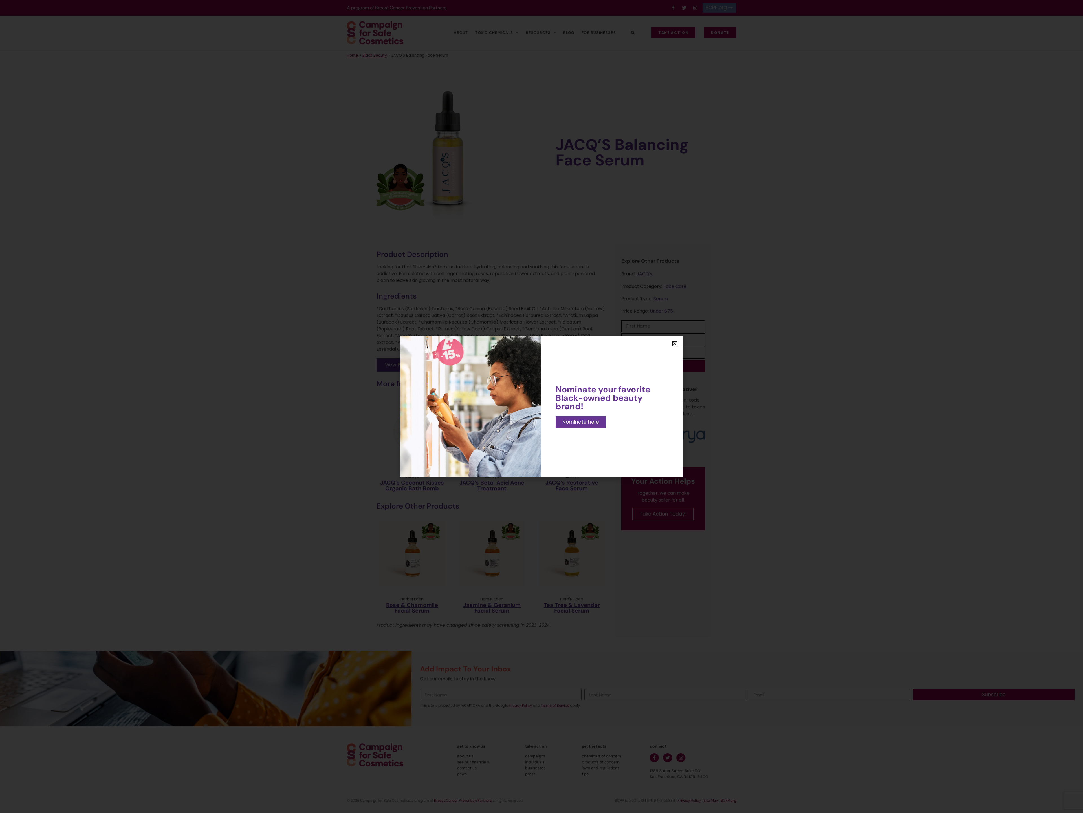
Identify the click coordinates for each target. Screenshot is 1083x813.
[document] (541, 406)
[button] (675, 344)
